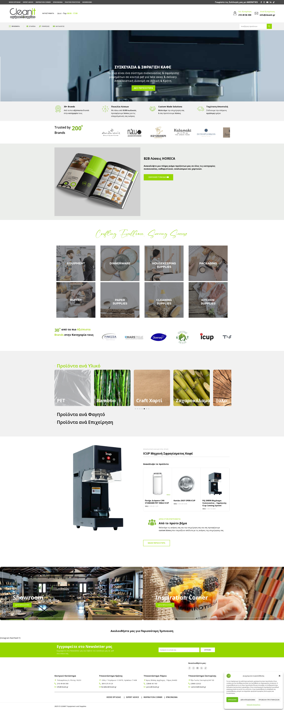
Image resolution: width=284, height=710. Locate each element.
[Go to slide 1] (135, 408)
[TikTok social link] (273, 2)
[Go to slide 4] (142, 408)
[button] (279, 676)
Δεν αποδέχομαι (247, 700)
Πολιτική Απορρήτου (253, 705)
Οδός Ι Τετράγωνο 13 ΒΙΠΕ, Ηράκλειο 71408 (119, 680)
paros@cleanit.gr (152, 687)
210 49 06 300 (62, 683)
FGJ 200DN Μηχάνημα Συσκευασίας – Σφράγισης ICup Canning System (214, 503)
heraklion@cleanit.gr (109, 687)
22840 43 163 (151, 683)
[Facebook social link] (261, 2)
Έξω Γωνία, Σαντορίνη (202, 680)
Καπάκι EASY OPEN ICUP (184, 500)
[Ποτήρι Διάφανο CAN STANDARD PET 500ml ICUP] (157, 483)
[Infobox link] (236, 2)
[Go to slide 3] (139, 408)
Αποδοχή (232, 700)
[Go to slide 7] (148, 408)
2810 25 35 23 (107, 683)
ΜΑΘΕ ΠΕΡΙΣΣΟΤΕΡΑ (156, 543)
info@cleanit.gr (62, 687)
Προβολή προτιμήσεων (269, 700)
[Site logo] (23, 13)
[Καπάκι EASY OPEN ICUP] (186, 483)
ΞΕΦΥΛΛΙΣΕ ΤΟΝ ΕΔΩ (157, 177)
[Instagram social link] (264, 2)
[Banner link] (72, 388)
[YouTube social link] (267, 2)
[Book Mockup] (97, 181)
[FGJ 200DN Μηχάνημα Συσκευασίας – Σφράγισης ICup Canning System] (215, 483)
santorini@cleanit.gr (198, 687)
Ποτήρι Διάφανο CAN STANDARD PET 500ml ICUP (157, 501)
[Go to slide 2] (137, 408)
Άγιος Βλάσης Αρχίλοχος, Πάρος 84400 (161, 680)
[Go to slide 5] (144, 408)
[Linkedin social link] (270, 2)
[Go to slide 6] (146, 408)
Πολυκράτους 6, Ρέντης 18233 (69, 680)
